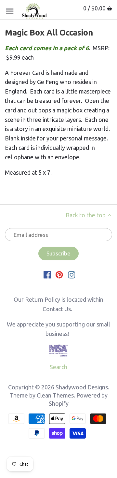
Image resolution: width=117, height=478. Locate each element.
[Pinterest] (59, 274)
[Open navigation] (10, 11)
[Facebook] (47, 274)
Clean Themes (55, 395)
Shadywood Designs (82, 387)
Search (58, 367)
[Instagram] (71, 274)
